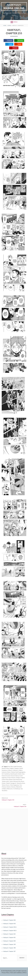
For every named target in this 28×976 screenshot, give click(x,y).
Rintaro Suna (12, 779)
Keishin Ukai (21, 774)
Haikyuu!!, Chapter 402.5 (9, 930)
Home (4, 25)
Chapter (11, 768)
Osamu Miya (5, 779)
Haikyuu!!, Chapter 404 (9, 920)
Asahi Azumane (18, 766)
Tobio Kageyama (14, 785)
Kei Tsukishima (6, 774)
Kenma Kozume (6, 775)
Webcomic (10, 788)
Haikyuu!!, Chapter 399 (9, 944)
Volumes (13, 787)
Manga (18, 777)
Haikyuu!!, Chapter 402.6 (9, 927)
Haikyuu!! (15, 770)
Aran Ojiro (10, 766)
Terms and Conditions (16, 972)
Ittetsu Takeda (11, 772)
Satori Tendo (9, 781)
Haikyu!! (10, 770)
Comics (9, 25)
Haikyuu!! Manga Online (14, 6)
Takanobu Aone (20, 783)
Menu (15, 22)
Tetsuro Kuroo (5, 785)
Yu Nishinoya (16, 788)
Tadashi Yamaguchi (11, 783)
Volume (8, 787)
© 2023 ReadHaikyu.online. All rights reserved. (13, 970)
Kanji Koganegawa (20, 772)
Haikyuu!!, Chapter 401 (9, 937)
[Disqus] (14, 829)
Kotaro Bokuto (11, 777)
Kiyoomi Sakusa (15, 775)
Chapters (16, 768)
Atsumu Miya (5, 768)
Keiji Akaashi (13, 774)
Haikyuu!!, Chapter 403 (9, 923)
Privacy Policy (5, 972)
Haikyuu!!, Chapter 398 (9, 948)
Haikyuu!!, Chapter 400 (9, 941)
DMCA (24, 972)
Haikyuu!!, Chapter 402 (9, 934)
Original (22, 777)
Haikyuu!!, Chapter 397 (9, 951)
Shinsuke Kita (16, 781)
